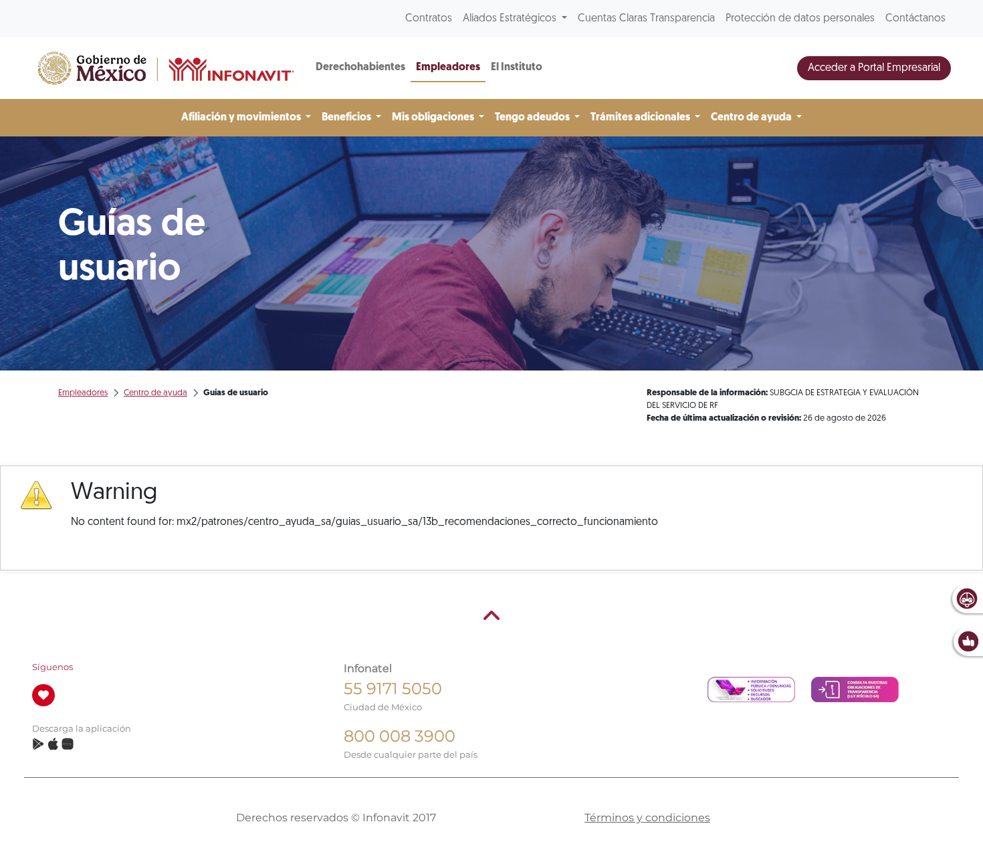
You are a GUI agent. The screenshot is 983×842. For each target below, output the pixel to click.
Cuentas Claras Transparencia (646, 18)
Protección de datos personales (800, 18)
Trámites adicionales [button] (641, 117)
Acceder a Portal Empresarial (874, 68)
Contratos (428, 18)
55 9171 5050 (393, 688)
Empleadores (448, 67)
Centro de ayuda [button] (752, 117)
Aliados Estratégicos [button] (511, 18)
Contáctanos (915, 18)
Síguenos (52, 667)
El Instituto (516, 67)
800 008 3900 (399, 736)
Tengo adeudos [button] (533, 117)
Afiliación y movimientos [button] (242, 117)
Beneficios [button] (347, 117)
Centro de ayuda (155, 393)
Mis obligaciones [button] (434, 117)
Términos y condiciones (647, 817)
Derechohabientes (360, 67)
